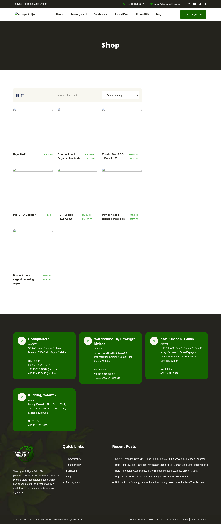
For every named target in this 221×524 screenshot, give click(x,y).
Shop (68, 476)
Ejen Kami (71, 470)
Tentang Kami (79, 14)
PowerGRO (142, 14)
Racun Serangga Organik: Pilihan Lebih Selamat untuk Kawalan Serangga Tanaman (160, 459)
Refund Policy (73, 465)
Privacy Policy (73, 459)
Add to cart (33, 129)
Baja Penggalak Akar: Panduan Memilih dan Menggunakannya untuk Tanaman (157, 470)
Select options (77, 129)
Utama (60, 14)
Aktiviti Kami (122, 14)
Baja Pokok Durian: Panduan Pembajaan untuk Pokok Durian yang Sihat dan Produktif (161, 465)
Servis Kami (100, 14)
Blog (158, 14)
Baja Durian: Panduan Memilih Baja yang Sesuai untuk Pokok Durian (152, 476)
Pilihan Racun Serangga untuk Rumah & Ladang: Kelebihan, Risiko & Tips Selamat (159, 482)
